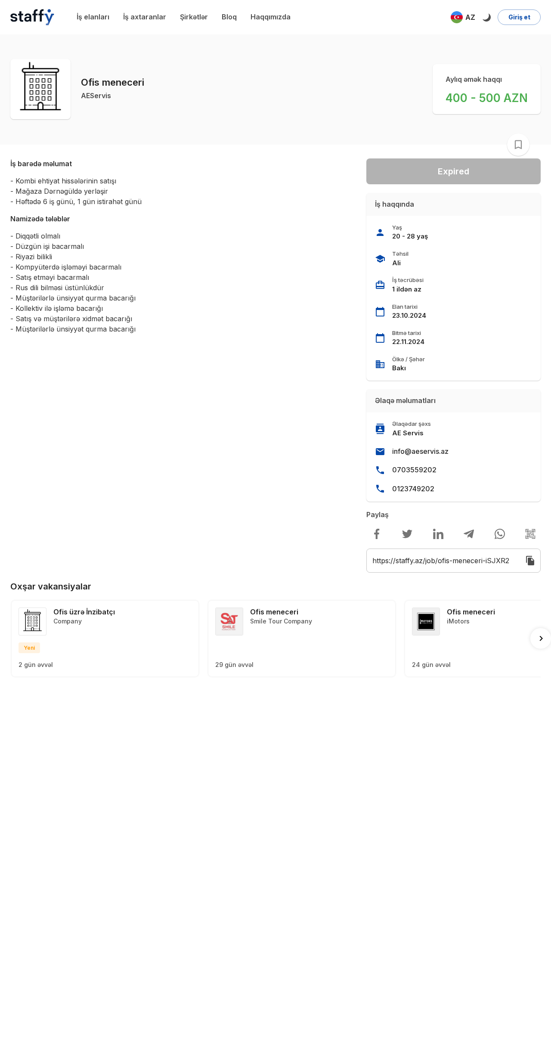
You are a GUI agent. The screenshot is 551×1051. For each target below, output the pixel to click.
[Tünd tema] (486, 17)
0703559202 (414, 469)
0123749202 (413, 488)
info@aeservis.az (420, 451)
